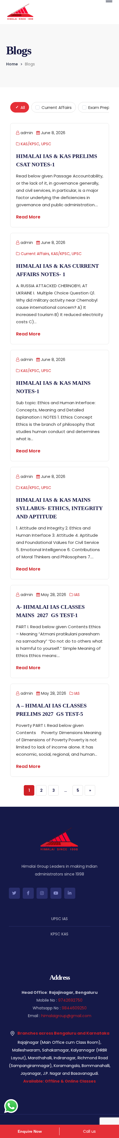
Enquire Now (30, 1131)
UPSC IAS (59, 918)
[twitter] (14, 893)
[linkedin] (69, 893)
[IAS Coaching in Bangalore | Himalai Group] (20, 11)
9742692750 (70, 1000)
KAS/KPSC (30, 144)
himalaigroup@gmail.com (66, 1016)
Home (12, 64)
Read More (28, 217)
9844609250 (74, 1008)
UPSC (46, 144)
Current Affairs (35, 253)
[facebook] (28, 893)
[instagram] (42, 893)
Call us (89, 1131)
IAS (77, 594)
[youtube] (55, 893)
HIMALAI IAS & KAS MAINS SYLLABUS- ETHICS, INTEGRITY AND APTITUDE (59, 508)
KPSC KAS (59, 934)
